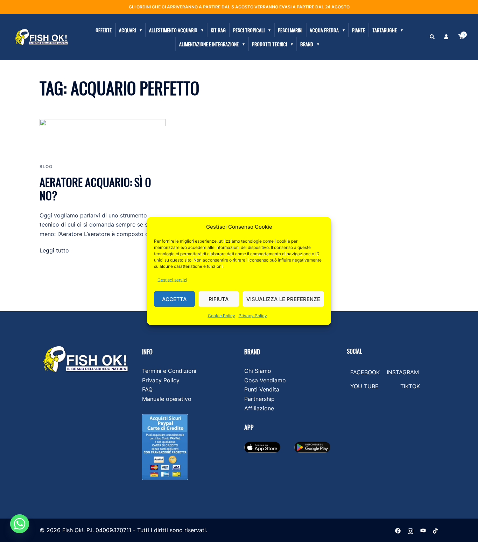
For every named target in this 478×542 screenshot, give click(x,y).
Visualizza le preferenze (283, 299)
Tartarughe (384, 30)
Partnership (259, 398)
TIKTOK (410, 386)
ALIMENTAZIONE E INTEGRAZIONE (209, 44)
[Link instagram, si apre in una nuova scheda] (410, 530)
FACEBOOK (365, 372)
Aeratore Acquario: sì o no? (95, 188)
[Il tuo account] (447, 37)
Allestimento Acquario (173, 30)
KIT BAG (218, 30)
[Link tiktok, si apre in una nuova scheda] (435, 530)
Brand (306, 44)
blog (46, 166)
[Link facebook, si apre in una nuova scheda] (398, 530)
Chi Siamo (257, 370)
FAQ (147, 389)
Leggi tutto (54, 250)
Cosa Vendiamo (265, 380)
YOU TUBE (364, 386)
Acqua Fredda (324, 30)
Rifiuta (219, 299)
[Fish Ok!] (41, 36)
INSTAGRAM (403, 372)
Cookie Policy (221, 315)
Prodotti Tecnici (269, 44)
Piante (358, 30)
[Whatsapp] (19, 523)
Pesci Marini (290, 30)
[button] (432, 37)
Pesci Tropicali (249, 30)
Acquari (127, 30)
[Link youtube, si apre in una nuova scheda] (423, 530)
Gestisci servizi (172, 280)
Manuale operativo (166, 398)
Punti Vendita (261, 389)
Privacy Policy (253, 315)
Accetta (174, 299)
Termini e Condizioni (169, 370)
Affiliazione (259, 408)
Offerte (104, 30)
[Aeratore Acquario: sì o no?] (103, 136)
